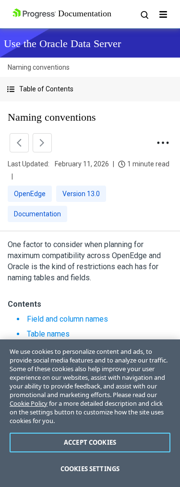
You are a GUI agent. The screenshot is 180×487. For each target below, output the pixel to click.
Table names (48, 333)
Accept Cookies (90, 442)
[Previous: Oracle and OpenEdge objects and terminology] (19, 142)
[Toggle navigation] (163, 14)
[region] (90, 413)
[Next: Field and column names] (42, 142)
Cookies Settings (90, 468)
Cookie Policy (29, 403)
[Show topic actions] (162, 142)
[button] (90, 89)
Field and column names (67, 319)
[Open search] (144, 14)
